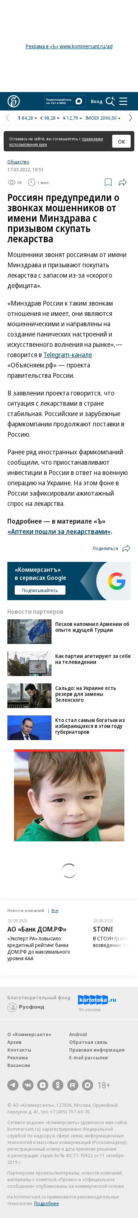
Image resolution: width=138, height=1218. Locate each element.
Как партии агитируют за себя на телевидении (93, 658)
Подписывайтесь (40, 590)
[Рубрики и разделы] (123, 101)
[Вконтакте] (27, 1085)
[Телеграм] (12, 1085)
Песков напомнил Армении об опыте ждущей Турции (92, 626)
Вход (97, 101)
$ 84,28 (25, 118)
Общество (18, 161)
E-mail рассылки (88, 1057)
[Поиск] (110, 101)
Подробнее (46, 1203)
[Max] (87, 1085)
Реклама (17, 1057)
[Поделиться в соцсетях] (122, 182)
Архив (14, 1042)
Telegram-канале (67, 354)
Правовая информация (97, 1049)
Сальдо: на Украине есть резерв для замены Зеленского (85, 693)
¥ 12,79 (70, 118)
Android (78, 1034)
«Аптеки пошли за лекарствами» (59, 531)
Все (55, 910)
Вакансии (18, 1065)
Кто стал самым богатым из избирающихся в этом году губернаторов (90, 726)
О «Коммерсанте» (29, 1034)
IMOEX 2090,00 (101, 118)
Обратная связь (88, 1042)
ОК (121, 141)
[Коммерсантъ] (13, 101)
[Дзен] (42, 1085)
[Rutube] (72, 1085)
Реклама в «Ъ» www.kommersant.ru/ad (69, 46)
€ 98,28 (48, 118)
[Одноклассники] (57, 1085)
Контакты (19, 1049)
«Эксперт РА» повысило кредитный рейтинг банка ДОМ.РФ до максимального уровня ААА (38, 948)
